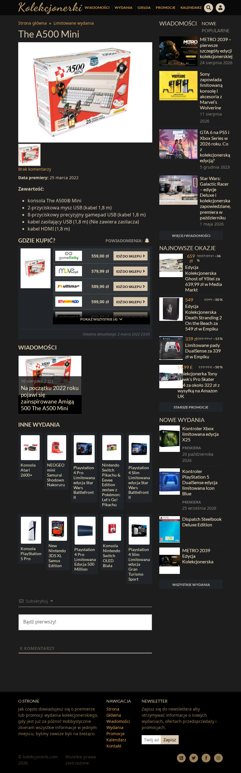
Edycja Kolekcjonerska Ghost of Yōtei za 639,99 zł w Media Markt (203, 278)
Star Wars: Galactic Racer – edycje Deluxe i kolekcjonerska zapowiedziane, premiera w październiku (215, 197)
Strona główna (32, 23)
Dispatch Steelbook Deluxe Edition (202, 521)
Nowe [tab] (209, 23)
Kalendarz (191, 7)
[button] (208, 7)
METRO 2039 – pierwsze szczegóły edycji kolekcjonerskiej (216, 47)
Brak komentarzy (34, 169)
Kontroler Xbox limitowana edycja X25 (200, 434)
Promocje (165, 7)
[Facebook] (206, 758)
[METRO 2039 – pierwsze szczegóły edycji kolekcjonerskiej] (178, 51)
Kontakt (113, 746)
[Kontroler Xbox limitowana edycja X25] (169, 444)
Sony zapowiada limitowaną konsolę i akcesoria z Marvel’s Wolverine (211, 90)
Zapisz (169, 740)
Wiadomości (97, 7)
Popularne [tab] (216, 30)
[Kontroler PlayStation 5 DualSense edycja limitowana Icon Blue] (169, 489)
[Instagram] (218, 758)
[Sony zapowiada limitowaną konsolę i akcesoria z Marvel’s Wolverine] (178, 97)
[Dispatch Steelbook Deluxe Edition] (169, 529)
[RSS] (181, 758)
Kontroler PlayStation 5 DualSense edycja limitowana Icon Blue (199, 482)
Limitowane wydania (73, 23)
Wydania (124, 7)
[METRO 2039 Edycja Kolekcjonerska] (169, 560)
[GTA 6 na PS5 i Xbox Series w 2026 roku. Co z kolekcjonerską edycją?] (178, 149)
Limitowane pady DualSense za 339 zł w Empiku (203, 350)
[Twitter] (193, 758)
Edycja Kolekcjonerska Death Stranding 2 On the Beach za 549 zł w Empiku (203, 317)
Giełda (144, 7)
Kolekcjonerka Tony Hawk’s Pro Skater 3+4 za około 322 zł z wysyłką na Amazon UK (199, 385)
